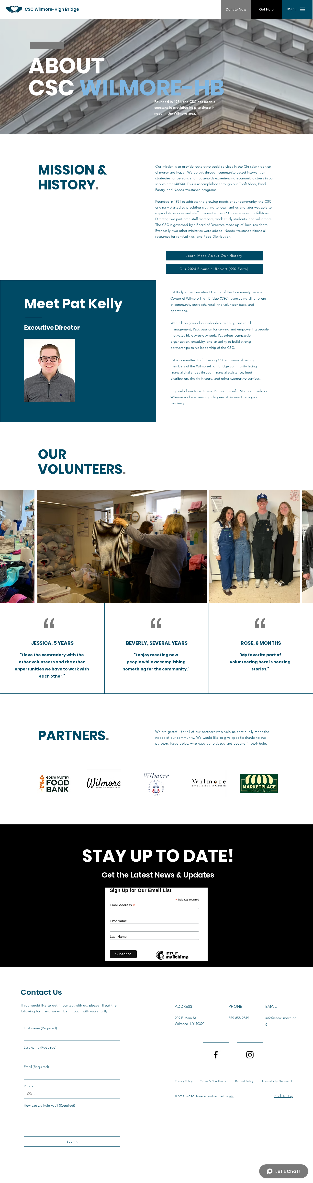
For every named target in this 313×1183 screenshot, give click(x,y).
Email (36, 1067)
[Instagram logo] (250, 1055)
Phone (29, 1086)
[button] (291, 9)
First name (40, 1028)
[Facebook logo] (216, 1055)
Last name (40, 1047)
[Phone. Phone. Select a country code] (31, 1094)
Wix (231, 1096)
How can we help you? (49, 1105)
